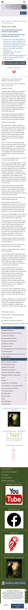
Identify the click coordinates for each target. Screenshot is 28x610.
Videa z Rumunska (5, 404)
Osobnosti (3, 380)
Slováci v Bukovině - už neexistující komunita (12, 385)
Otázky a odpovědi (14, 68)
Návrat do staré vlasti (6, 346)
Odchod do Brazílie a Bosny (8, 364)
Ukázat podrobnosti (6, 605)
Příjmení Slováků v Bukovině (8, 370)
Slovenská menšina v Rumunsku (9, 338)
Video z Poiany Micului (7, 391)
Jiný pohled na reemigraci (7, 343)
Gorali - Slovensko (5, 396)
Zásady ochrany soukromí (18, 601)
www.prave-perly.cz (6, 478)
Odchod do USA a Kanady (7, 367)
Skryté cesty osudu (5, 359)
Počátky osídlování (5, 356)
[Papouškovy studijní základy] (14, 64)
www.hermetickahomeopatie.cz (9, 472)
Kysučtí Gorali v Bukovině (7, 335)
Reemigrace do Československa (8, 341)
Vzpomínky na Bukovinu (7, 330)
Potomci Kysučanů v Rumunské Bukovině (11, 333)
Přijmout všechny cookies (17, 606)
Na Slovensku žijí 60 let (7, 351)
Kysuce (3, 398)
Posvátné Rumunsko (6, 401)
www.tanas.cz (5, 475)
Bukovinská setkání (6, 393)
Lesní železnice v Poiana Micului (9, 383)
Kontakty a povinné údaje (7, 481)
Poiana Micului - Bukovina (7, 327)
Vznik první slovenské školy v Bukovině (11, 372)
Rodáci (3, 377)
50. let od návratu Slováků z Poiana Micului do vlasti (13, 349)
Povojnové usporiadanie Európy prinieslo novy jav (13, 354)
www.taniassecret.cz (6, 469)
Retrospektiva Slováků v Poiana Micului (10, 375)
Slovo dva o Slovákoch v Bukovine (9, 388)
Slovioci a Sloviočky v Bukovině (9, 362)
